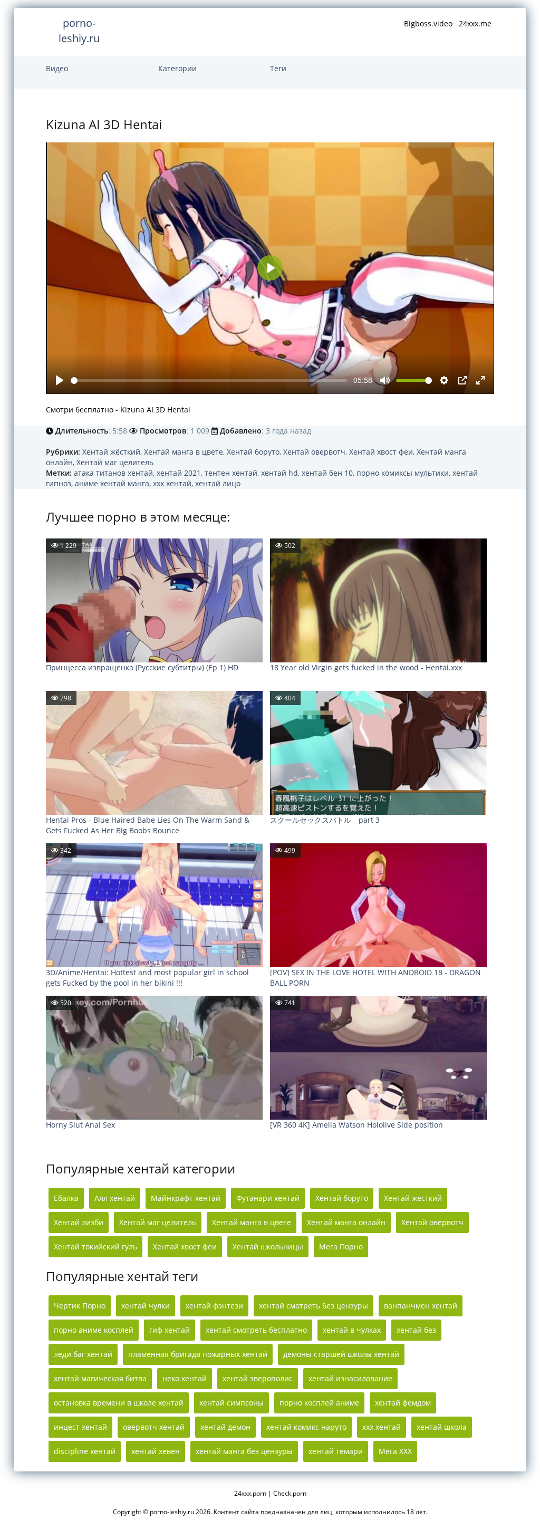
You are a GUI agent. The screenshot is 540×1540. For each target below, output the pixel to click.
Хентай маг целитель (114, 462)
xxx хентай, (174, 483)
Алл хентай (114, 1198)
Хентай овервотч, (316, 452)
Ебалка (66, 1198)
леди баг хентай (83, 1354)
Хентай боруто (341, 1198)
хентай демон (225, 1427)
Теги (278, 68)
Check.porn (289, 1493)
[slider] (209, 381)
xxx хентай (381, 1427)
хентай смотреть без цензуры (313, 1306)
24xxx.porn (250, 1493)
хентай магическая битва (100, 1378)
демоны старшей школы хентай (341, 1354)
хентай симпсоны (231, 1403)
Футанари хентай (268, 1198)
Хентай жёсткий (413, 1198)
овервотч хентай (154, 1427)
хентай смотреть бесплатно (256, 1330)
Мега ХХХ (395, 1451)
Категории (177, 68)
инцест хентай (80, 1427)
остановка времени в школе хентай (119, 1403)
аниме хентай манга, (114, 483)
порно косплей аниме (319, 1403)
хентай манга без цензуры (244, 1451)
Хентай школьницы (268, 1246)
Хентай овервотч (432, 1222)
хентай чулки (145, 1306)
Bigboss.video (428, 23)
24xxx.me (475, 23)
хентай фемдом (403, 1403)
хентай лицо (217, 483)
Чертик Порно (79, 1306)
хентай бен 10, (329, 473)
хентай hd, (281, 473)
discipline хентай (84, 1451)
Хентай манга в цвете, (185, 452)
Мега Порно (341, 1246)
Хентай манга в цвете (251, 1222)
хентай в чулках (352, 1330)
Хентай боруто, (255, 452)
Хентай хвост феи (185, 1246)
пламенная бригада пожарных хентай (197, 1354)
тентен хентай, (233, 473)
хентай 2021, (181, 473)
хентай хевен (155, 1451)
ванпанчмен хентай (420, 1306)
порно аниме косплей (93, 1330)
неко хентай (184, 1378)
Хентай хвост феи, (383, 452)
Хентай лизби (78, 1222)
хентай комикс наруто (306, 1427)
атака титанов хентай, (115, 473)
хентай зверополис (258, 1378)
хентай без (416, 1330)
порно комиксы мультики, (404, 473)
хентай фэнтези (214, 1306)
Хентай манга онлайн (346, 1222)
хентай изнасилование (350, 1378)
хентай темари (335, 1451)
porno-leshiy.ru (79, 30)
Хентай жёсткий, (113, 452)
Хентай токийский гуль (95, 1246)
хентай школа (442, 1427)
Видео (57, 68)
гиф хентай (169, 1330)
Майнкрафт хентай (185, 1198)
